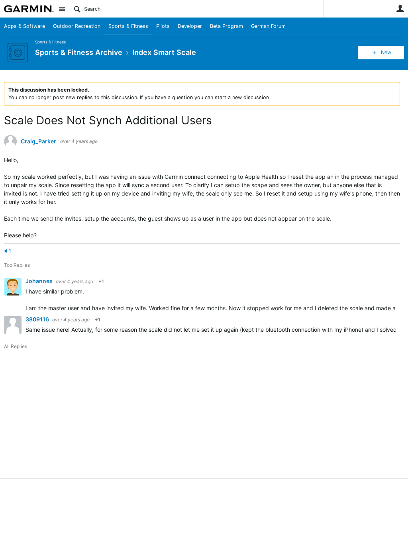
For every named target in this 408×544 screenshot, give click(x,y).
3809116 (38, 319)
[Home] (29, 8)
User (400, 8)
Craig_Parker (38, 141)
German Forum (268, 26)
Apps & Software (24, 26)
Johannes (40, 281)
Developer (190, 26)
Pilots (163, 26)
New (386, 52)
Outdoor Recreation (76, 26)
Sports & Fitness (128, 26)
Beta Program (226, 26)
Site (62, 9)
